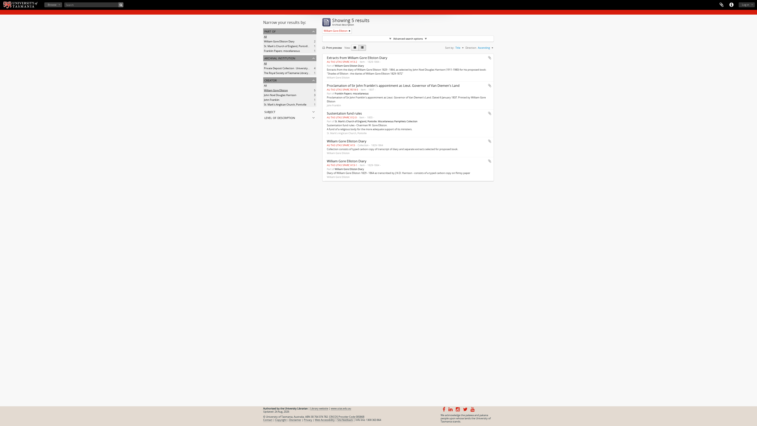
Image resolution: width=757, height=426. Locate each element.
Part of (270, 31)
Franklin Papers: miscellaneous (282, 51)
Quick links (731, 5)
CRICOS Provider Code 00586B (346, 417)
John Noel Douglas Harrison (280, 95)
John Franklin (271, 100)
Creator (270, 80)
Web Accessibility (325, 420)
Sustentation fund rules (344, 113)
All (265, 36)
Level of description (279, 117)
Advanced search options (408, 38)
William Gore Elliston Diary (279, 41)
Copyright (281, 420)
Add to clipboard (490, 58)
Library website (319, 408)
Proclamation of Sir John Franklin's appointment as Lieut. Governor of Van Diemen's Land (393, 85)
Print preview (334, 48)
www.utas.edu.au (341, 408)
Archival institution (279, 58)
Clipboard (721, 5)
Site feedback (345, 420)
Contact (267, 420)
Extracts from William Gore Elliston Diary (357, 58)
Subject (269, 111)
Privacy (308, 420)
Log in (745, 5)
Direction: (471, 48)
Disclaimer (295, 420)
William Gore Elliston (276, 90)
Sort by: (449, 48)
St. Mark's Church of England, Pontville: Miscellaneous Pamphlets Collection (308, 46)
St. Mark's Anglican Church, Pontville (285, 104)
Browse (52, 5)
